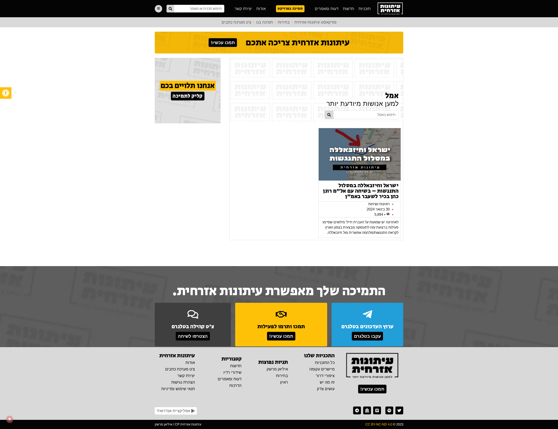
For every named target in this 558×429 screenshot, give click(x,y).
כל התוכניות (325, 362)
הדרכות (235, 385)
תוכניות (365, 9)
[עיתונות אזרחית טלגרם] (357, 410)
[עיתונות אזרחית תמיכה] (367, 410)
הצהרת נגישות (183, 382)
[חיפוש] (170, 8)
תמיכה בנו (264, 22)
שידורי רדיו (232, 372)
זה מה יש (327, 382)
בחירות (284, 22)
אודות (261, 9)
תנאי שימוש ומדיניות (178, 389)
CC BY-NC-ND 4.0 (378, 424)
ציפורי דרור (325, 376)
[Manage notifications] (9, 419)
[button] (5, 93)
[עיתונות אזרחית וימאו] (377, 410)
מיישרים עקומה (322, 369)
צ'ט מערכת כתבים (236, 22)
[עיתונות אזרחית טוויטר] (399, 410)
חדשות (348, 9)
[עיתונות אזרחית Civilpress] (372, 365)
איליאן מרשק (277, 369)
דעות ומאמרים (327, 9)
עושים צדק (326, 389)
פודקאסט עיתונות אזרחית (315, 22)
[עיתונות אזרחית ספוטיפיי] (389, 410)
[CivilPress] (390, 8)
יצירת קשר (243, 9)
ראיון (284, 382)
